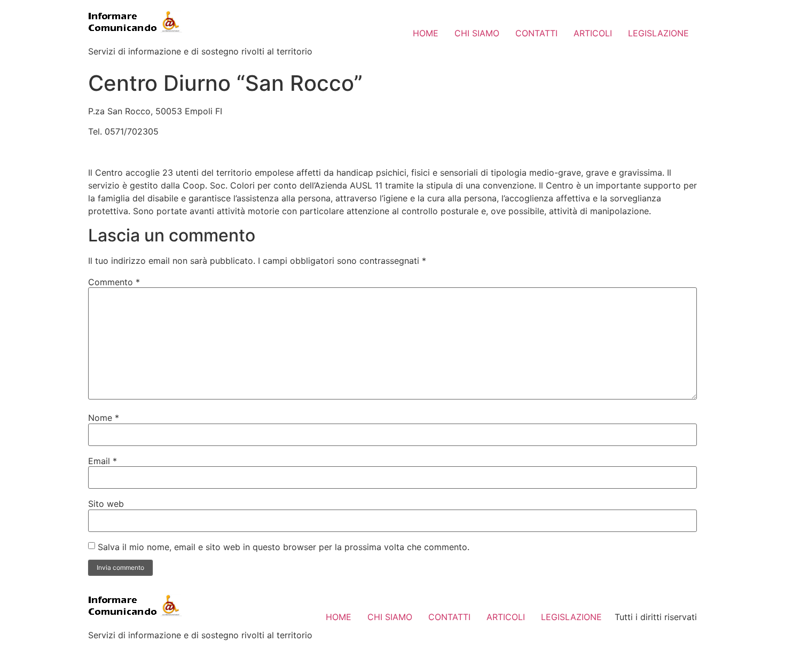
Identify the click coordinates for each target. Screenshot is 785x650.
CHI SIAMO (476, 33)
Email (102, 461)
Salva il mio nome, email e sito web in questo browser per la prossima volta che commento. (283, 547)
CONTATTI (536, 33)
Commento (114, 282)
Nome (103, 417)
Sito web (106, 503)
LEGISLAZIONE (658, 33)
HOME (425, 33)
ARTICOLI (593, 33)
